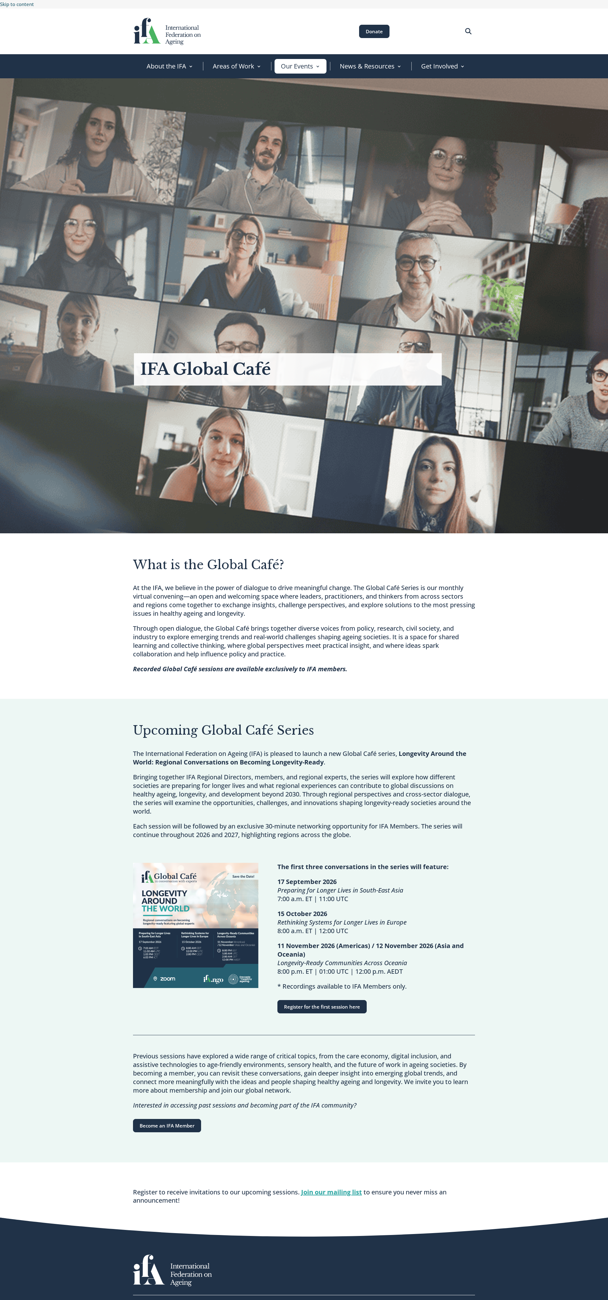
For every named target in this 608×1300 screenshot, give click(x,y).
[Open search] (468, 31)
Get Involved (439, 66)
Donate (374, 31)
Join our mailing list (331, 1192)
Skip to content (17, 4)
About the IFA (166, 66)
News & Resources (367, 66)
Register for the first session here (322, 1007)
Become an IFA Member (167, 1125)
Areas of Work (233, 66)
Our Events (297, 66)
